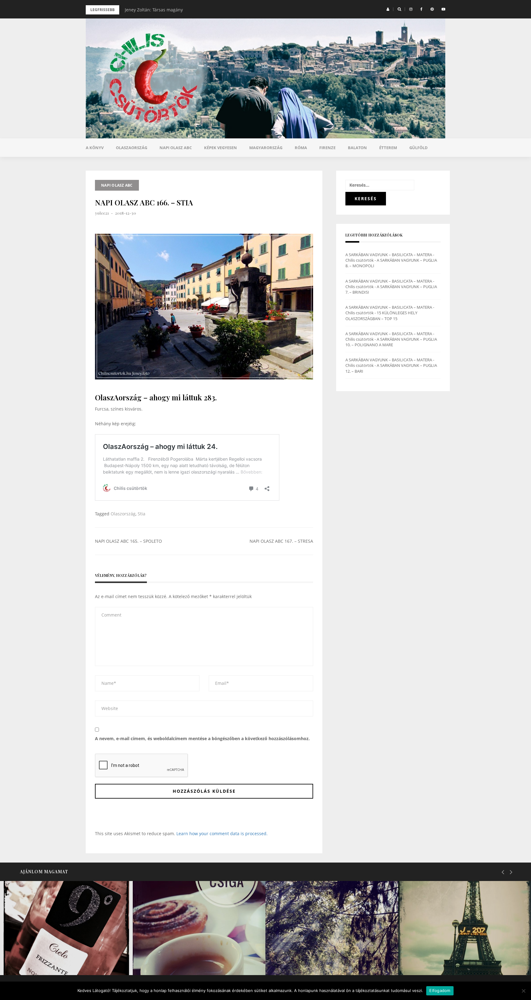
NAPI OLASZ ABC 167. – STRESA (281, 541)
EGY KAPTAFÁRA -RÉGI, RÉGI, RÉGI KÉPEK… (458, 954)
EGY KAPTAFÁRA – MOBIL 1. (190, 959)
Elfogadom (439, 990)
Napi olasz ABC (175, 147)
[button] (388, 9)
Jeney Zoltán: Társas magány (154, 10)
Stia (141, 514)
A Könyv (95, 147)
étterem (388, 147)
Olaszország (123, 514)
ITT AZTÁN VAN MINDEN (319, 959)
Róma (301, 147)
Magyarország (265, 147)
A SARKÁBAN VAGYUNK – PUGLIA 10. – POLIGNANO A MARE (391, 341)
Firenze (327, 147)
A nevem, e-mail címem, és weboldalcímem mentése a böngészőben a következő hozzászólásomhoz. (202, 738)
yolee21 (102, 213)
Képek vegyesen (220, 147)
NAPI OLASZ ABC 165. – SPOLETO (128, 541)
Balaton (357, 147)
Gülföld (418, 147)
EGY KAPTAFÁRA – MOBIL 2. (58, 959)
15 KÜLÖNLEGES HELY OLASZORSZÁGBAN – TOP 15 (381, 315)
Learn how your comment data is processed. (222, 833)
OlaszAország (131, 147)
